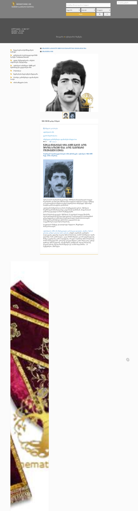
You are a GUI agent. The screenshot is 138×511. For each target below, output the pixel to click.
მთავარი (60, 37)
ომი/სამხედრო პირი (20, 82)
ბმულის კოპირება (51, 128)
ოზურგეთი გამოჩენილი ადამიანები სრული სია (60, 139)
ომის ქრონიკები (72, 154)
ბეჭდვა (54, 142)
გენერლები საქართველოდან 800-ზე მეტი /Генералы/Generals (24, 56)
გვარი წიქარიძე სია (50, 136)
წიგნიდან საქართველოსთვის (54, 154)
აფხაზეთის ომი (47, 51)
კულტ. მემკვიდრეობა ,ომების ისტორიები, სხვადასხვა (22, 61)
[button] (96, 55)
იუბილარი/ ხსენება (74, 37)
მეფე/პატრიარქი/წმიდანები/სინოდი (22, 51)
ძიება (80, 14)
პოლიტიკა (17, 71)
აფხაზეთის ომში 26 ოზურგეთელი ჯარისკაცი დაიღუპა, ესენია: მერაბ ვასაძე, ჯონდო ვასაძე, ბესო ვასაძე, (68, 232)
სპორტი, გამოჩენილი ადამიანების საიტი (24, 78)
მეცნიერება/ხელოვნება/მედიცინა (25, 74)
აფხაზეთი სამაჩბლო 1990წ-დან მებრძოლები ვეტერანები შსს (22, 66)
